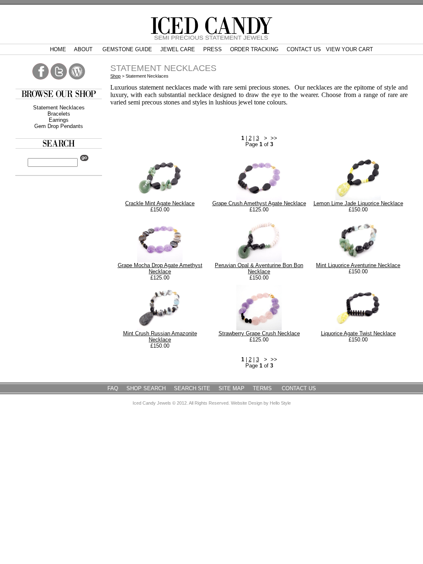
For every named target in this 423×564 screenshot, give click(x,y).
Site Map (232, 388)
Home (58, 49)
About (84, 49)
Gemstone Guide (127, 49)
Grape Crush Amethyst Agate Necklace (259, 203)
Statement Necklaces (59, 107)
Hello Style (280, 402)
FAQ (112, 388)
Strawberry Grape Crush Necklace (259, 333)
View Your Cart (349, 49)
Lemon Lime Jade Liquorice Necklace (358, 203)
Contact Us (304, 49)
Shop (115, 75)
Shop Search (146, 388)
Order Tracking (254, 49)
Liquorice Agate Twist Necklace (358, 333)
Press (212, 49)
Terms (263, 388)
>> (274, 138)
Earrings (59, 120)
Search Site (192, 388)
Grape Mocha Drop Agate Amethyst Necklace (160, 268)
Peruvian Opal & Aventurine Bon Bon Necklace (259, 268)
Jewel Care (177, 49)
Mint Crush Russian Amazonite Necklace (160, 336)
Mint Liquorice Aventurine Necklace (358, 265)
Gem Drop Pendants (58, 126)
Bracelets (59, 114)
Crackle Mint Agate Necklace (160, 203)
